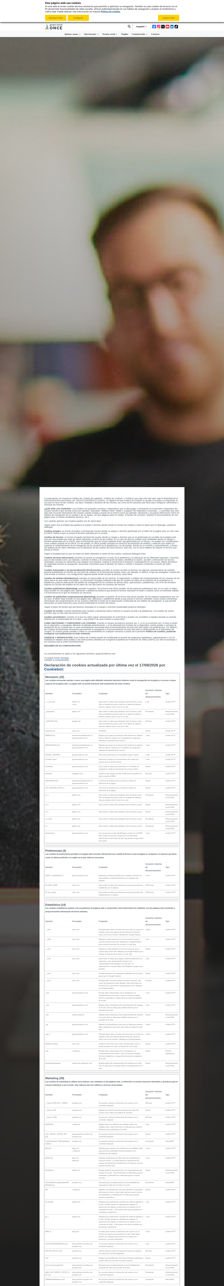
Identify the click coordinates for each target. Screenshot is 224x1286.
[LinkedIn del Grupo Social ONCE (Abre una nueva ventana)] (172, 26)
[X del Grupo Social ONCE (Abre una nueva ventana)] (163, 26)
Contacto (155, 34)
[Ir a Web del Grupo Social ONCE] (54, 26)
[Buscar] (129, 26)
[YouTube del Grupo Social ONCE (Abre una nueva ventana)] (167, 26)
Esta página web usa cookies (63, 3)
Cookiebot (53, 669)
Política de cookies (110, 11)
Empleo (124, 34)
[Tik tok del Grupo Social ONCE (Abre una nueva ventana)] (176, 26)
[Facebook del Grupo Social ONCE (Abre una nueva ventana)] (154, 26)
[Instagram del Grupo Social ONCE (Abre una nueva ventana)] (158, 26)
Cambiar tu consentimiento (56, 660)
